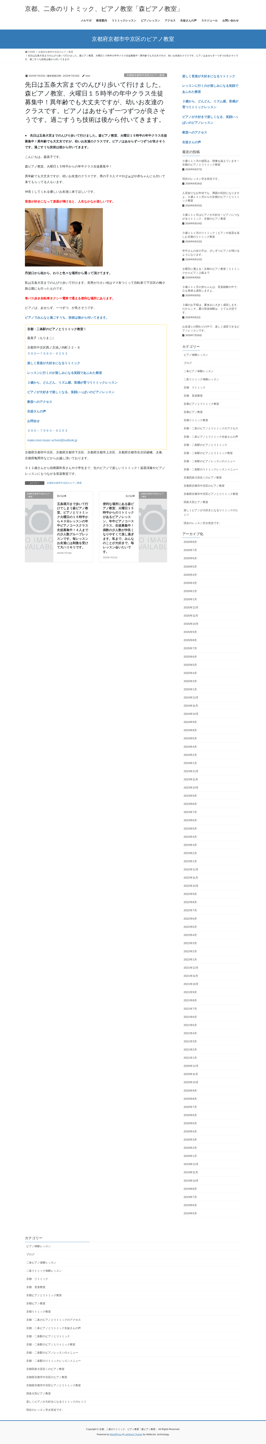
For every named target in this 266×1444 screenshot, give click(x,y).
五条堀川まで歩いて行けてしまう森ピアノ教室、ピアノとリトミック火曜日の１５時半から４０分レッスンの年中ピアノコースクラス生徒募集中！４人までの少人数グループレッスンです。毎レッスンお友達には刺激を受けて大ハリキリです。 (72, 525)
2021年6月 (190, 1016)
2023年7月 (190, 812)
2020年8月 (190, 1098)
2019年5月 (190, 1213)
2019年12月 (191, 1164)
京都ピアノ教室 (193, 412)
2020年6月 (190, 1115)
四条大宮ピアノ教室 (196, 502)
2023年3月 (190, 844)
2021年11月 (191, 975)
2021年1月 (190, 1057)
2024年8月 (190, 730)
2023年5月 (190, 828)
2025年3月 (190, 681)
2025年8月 (190, 640)
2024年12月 (191, 697)
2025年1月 (190, 689)
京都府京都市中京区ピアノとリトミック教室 (211, 493)
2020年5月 (190, 1123)
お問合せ (33, 421)
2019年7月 (190, 1197)
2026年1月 (190, 599)
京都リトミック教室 (196, 420)
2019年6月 (190, 1205)
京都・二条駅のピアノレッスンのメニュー (209, 461)
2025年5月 (190, 664)
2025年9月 (190, 632)
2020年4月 (190, 1131)
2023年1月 (190, 861)
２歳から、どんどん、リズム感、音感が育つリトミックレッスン (72, 382)
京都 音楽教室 (193, 395)
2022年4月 (190, 935)
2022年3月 (190, 943)
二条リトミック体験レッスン (201, 379)
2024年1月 (190, 763)
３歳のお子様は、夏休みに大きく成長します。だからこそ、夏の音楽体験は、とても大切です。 (211, 308)
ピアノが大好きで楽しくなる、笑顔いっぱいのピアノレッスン (71, 392)
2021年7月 (190, 1008)
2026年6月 (190, 558)
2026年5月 (190, 566)
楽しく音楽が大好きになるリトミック (53, 363)
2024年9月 (190, 722)
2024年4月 (190, 746)
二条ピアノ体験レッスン (199, 371)
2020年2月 (190, 1147)
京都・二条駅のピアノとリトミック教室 (208, 453)
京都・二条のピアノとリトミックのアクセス (211, 428)
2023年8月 (190, 803)
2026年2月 (190, 591)
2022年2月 (190, 951)
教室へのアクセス (39, 401)
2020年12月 (191, 1065)
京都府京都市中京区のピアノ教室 (146, 75)
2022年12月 (191, 869)
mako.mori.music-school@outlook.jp (52, 440)
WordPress (116, 1434)
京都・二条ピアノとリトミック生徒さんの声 (211, 436)
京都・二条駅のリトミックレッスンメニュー (211, 469)
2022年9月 (190, 893)
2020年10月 (191, 1082)
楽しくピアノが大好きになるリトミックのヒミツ (211, 512)
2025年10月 (191, 623)
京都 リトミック (194, 387)
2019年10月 (191, 1180)
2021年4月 (190, 1033)
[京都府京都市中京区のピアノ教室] (39, 500)
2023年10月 (191, 787)
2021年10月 (191, 984)
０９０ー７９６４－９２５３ (47, 353)
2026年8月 (190, 541)
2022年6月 (190, 918)
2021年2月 (190, 1049)
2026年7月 (190, 550)
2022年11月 (191, 877)
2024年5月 (190, 738)
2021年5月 (190, 1025)
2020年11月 (191, 1074)
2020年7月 (190, 1106)
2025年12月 (191, 607)
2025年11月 (191, 615)
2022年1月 (190, 959)
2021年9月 (190, 992)
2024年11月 (191, 705)
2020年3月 (190, 1139)
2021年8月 (190, 1000)
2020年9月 (190, 1090)
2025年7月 (190, 648)
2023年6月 (190, 820)
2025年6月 (190, 656)
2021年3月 (190, 1041)
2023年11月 (191, 779)
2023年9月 (190, 795)
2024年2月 (190, 754)
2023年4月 (190, 836)
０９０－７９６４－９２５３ (47, 430)
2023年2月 (190, 853)
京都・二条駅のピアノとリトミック (205, 444)
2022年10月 (191, 885)
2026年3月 (190, 582)
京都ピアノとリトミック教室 (201, 403)
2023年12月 (191, 771)
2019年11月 (191, 1172)
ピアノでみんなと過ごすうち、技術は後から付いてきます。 (67, 317)
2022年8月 (190, 902)
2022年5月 (190, 926)
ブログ (188, 363)
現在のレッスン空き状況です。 (201, 178)
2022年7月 (190, 910)
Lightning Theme (133, 1434)
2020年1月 (190, 1155)
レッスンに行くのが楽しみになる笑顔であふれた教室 (64, 372)
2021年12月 (191, 967)
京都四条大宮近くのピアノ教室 (203, 477)
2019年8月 (190, 1188)
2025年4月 (190, 673)
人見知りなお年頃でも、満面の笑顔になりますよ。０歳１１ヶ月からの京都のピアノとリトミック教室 (211, 196)
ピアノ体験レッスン (196, 354)
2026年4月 (190, 574)
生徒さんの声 (36, 411)
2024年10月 (191, 713)
